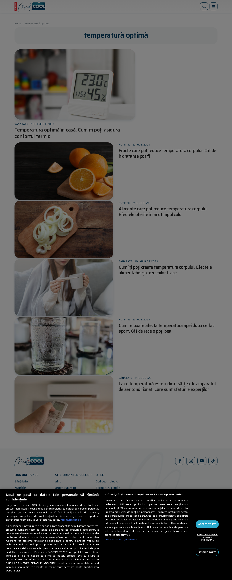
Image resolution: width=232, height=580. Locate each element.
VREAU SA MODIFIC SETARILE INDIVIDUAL (207, 537)
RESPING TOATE (207, 552)
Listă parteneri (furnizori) (121, 539)
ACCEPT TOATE (207, 524)
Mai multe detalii (71, 520)
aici (31, 552)
